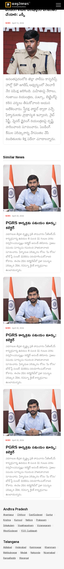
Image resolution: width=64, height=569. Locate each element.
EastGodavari (36, 514)
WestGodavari (10, 530)
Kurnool (18, 520)
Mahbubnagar (10, 552)
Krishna (7, 520)
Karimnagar (35, 547)
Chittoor (21, 514)
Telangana (11, 542)
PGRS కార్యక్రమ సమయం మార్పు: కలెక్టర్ (31, 225)
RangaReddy (9, 558)
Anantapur (8, 514)
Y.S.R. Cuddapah (29, 530)
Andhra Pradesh (15, 509)
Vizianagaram (44, 525)
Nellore (29, 520)
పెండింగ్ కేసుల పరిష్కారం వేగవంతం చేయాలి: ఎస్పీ (31, 12)
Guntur (49, 514)
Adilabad (7, 547)
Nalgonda (35, 552)
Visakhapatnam (26, 525)
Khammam (50, 547)
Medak (24, 552)
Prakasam (41, 520)
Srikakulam (8, 525)
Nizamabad (49, 552)
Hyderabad (20, 547)
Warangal (24, 558)
